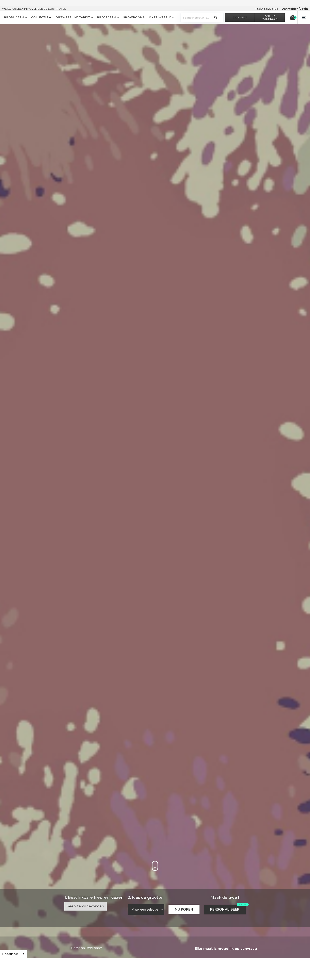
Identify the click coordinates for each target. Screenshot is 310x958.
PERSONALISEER (224, 909)
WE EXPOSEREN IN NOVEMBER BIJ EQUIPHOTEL (34, 8)
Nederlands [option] (10, 953)
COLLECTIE (39, 17)
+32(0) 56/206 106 (266, 8)
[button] (303, 17)
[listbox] (13, 954)
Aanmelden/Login (295, 8)
